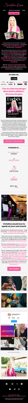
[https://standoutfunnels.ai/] (14, 178)
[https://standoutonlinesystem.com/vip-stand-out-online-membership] (14, 169)
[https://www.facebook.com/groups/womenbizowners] (14, 153)
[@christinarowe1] (9, 314)
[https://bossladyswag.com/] (14, 186)
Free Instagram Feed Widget (14, 352)
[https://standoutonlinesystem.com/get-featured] (14, 160)
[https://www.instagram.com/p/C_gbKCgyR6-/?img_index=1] (14, 78)
